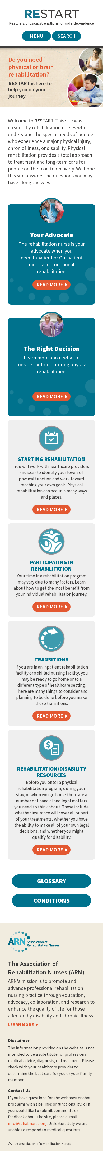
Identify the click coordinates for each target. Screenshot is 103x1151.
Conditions (52, 900)
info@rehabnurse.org (27, 1123)
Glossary (51, 881)
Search (67, 36)
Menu (36, 36)
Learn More (21, 1024)
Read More (49, 509)
